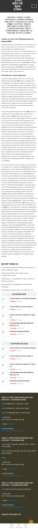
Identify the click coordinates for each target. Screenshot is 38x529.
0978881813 (11, 424)
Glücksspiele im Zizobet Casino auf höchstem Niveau (17, 290)
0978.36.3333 (12, 469)
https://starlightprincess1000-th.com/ (11, 51)
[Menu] (2, 6)
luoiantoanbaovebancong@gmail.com (12, 431)
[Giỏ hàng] (34, 6)
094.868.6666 (12, 500)
